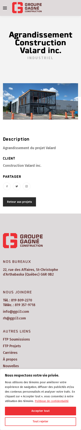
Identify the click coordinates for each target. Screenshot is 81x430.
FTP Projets (12, 346)
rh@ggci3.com (14, 318)
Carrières (10, 353)
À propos (10, 359)
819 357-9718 (25, 305)
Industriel (41, 58)
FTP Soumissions (16, 339)
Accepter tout (40, 411)
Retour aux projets (19, 202)
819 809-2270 (21, 300)
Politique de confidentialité (52, 401)
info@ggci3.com (16, 311)
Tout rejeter (40, 421)
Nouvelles (11, 366)
